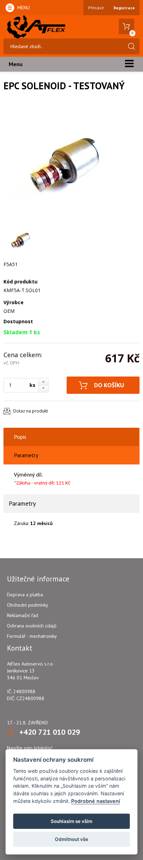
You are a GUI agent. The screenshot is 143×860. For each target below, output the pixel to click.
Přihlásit (96, 7)
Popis (20, 436)
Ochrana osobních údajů (32, 626)
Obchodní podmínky (27, 605)
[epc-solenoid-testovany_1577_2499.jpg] (65, 164)
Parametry (26, 455)
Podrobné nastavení (95, 801)
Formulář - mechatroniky (32, 636)
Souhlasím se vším (71, 821)
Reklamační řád (22, 615)
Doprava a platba (25, 594)
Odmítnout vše (71, 839)
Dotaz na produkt (30, 411)
